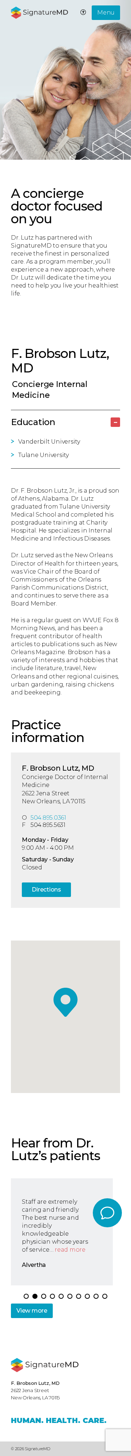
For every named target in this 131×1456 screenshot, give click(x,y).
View (31, 1310)
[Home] (45, 1365)
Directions (46, 889)
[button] (61, 1296)
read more (70, 1249)
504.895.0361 (48, 817)
